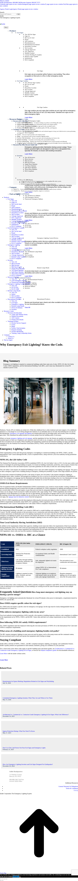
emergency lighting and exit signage (21, 438)
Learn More (28, 79)
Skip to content (4, 1)
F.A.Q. (76, 790)
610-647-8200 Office (15, 781)
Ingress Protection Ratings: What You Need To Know (19, 731)
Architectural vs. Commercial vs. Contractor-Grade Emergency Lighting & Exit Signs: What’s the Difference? (36, 714)
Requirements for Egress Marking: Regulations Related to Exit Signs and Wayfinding (28, 681)
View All (27, 307)
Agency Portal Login (19, 9)
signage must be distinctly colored (19, 497)
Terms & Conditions (72, 788)
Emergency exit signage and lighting (21, 433)
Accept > (15, 876)
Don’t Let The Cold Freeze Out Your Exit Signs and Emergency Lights (24, 748)
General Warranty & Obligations (68, 786)
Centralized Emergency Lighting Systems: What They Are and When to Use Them (27, 698)
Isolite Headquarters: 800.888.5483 (10, 2)
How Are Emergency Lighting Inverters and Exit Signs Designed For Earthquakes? (28, 764)
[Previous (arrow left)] (1, 880)
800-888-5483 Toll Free (16, 779)
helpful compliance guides (49, 650)
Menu (6, 27)
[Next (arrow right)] (2, 880)
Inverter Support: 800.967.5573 (30, 2)
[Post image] (8, 679)
